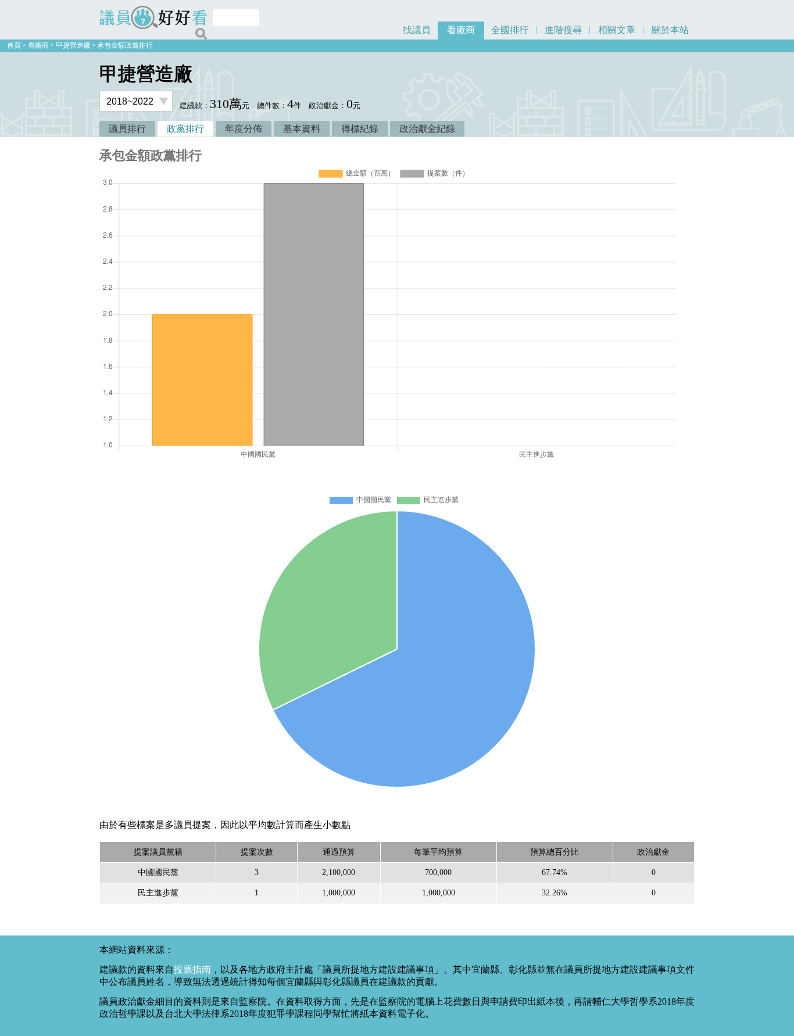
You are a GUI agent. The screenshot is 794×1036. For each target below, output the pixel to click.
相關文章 (616, 30)
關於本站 (670, 30)
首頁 (14, 45)
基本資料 (301, 129)
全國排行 (509, 30)
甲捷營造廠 (73, 45)
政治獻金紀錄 (427, 129)
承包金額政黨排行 (125, 45)
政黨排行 (185, 129)
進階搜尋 (563, 30)
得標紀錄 (359, 129)
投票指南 (192, 969)
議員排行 (127, 129)
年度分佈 (243, 129)
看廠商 (461, 30)
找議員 (417, 30)
